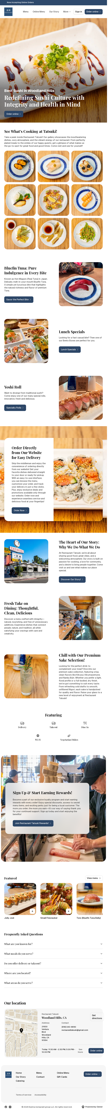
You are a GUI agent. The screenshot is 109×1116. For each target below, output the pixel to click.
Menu (25, 11)
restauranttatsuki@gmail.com (75, 1030)
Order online (96, 1050)
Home (19, 1073)
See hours (80, 1050)
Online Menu (39, 11)
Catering (20, 1080)
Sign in (78, 11)
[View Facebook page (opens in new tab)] (5, 1107)
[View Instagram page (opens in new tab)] (10, 1107)
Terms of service (23, 1095)
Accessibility (40, 1095)
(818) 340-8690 (69, 1027)
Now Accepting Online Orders (20, 2)
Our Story (54, 11)
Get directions (97, 1017)
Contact (40, 1077)
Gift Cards (62, 1077)
